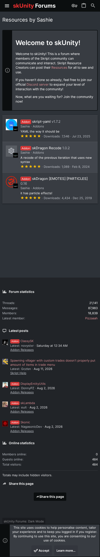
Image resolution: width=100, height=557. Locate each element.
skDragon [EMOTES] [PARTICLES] (60, 178)
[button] (7, 6)
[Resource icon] (11, 151)
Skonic (20, 422)
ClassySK (22, 341)
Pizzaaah (91, 318)
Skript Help (18, 373)
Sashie (25, 126)
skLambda (23, 403)
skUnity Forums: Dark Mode (24, 521)
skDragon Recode (46, 148)
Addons (38, 126)
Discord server (38, 84)
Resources (59, 67)
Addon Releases (22, 350)
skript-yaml (41, 121)
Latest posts (18, 331)
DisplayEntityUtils (28, 383)
